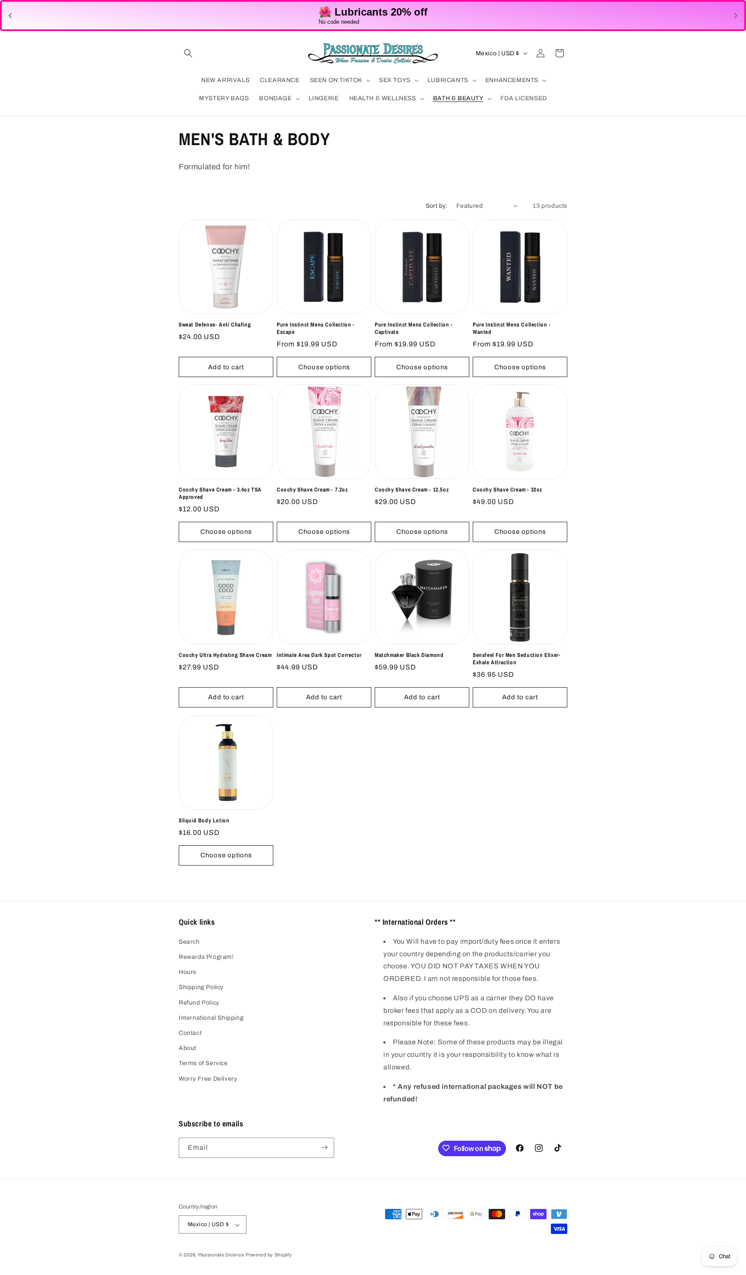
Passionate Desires (221, 1255)
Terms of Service (203, 1063)
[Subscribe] (324, 1147)
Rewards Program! (206, 957)
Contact (190, 1033)
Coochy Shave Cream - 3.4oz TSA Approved (220, 493)
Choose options (324, 366)
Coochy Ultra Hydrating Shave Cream (225, 655)
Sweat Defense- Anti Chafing (215, 324)
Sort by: (437, 206)
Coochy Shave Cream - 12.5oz (412, 489)
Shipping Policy (201, 987)
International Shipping (211, 1018)
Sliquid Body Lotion (204, 820)
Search (189, 942)
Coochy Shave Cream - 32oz (507, 489)
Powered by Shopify (269, 1255)
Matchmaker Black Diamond (409, 655)
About (187, 1048)
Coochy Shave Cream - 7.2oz (312, 489)
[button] (188, 53)
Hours (187, 972)
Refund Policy (199, 1002)
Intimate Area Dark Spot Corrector (319, 655)
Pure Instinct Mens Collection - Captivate (414, 328)
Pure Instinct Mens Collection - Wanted (512, 328)
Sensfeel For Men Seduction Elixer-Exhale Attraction (516, 659)
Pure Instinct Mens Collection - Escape (316, 328)
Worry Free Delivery (208, 1078)
